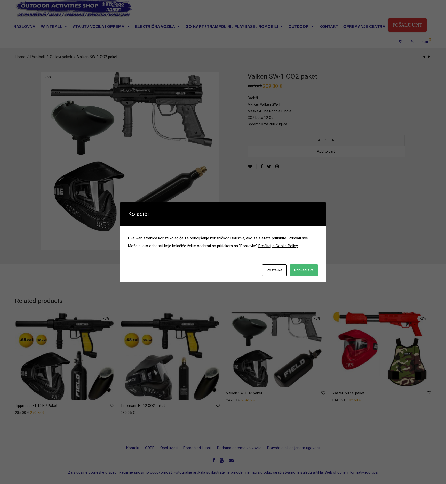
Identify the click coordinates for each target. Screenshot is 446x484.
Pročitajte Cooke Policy (278, 246)
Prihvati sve (304, 270)
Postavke (274, 270)
